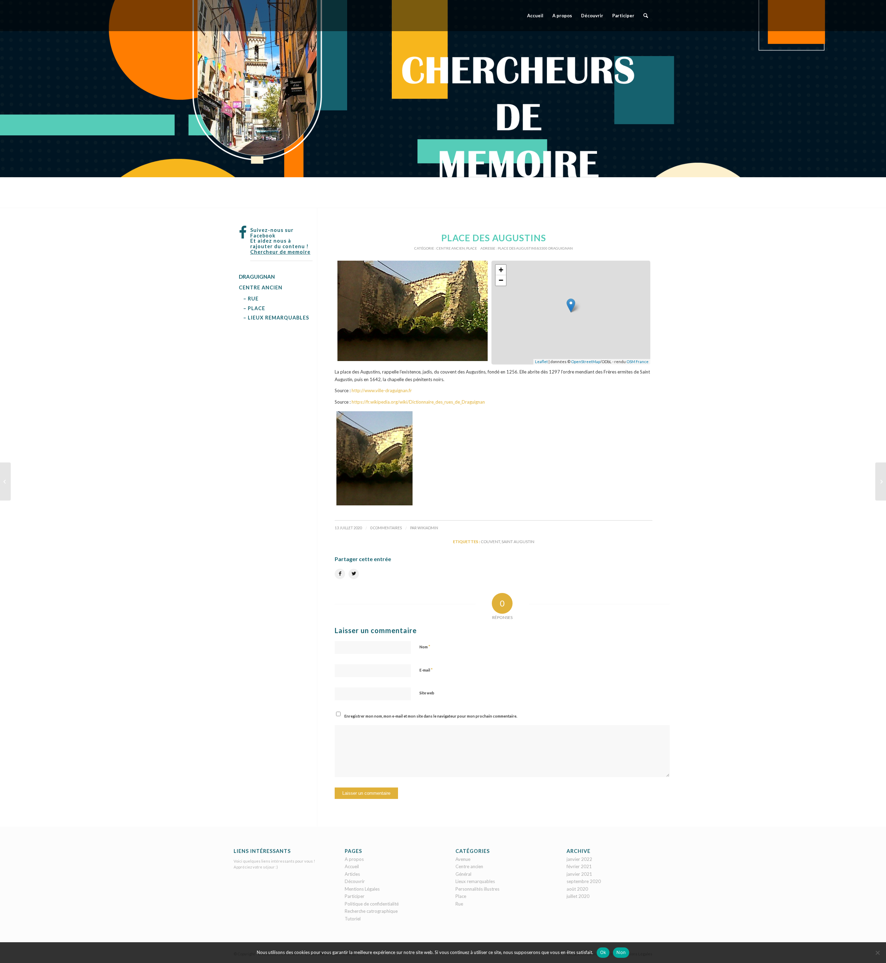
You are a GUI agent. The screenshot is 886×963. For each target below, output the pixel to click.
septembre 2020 (584, 881)
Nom (424, 646)
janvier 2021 (579, 874)
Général (463, 874)
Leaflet (541, 361)
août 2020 (577, 889)
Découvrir (355, 881)
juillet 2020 (578, 896)
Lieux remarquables (475, 881)
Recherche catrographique (371, 911)
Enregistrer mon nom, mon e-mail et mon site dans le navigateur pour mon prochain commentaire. (430, 716)
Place (471, 248)
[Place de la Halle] (880, 481)
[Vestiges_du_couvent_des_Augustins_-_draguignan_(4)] (412, 311)
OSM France (637, 361)
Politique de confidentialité (372, 904)
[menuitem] (535, 15)
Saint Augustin (517, 541)
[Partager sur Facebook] (340, 574)
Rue (459, 904)
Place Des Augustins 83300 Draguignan (535, 248)
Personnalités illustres (477, 889)
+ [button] (501, 270)
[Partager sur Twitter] (354, 574)
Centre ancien (450, 248)
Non (621, 952)
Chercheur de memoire (280, 252)
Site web (426, 693)
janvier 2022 (579, 859)
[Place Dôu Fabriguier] (5, 481)
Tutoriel (353, 918)
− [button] (501, 280)
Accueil (352, 866)
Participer (354, 896)
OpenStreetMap (585, 361)
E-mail (426, 670)
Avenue (462, 859)
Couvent (490, 541)
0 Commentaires (386, 528)
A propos (354, 859)
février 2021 (579, 866)
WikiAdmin (427, 528)
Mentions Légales (362, 889)
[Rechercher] (645, 15)
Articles (352, 874)
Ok (603, 952)
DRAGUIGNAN (257, 276)
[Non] (877, 952)
